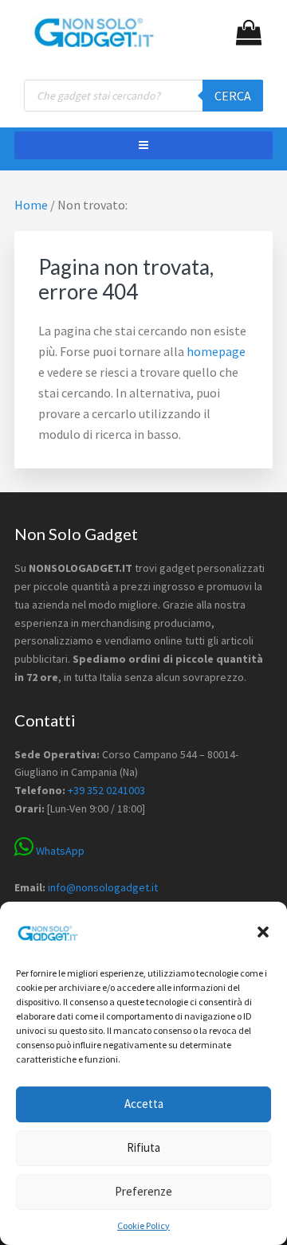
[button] (263, 932)
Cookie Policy (143, 1225)
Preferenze (143, 1191)
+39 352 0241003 (106, 790)
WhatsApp (59, 851)
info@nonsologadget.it (103, 887)
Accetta (143, 1103)
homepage (216, 351)
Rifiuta (143, 1147)
